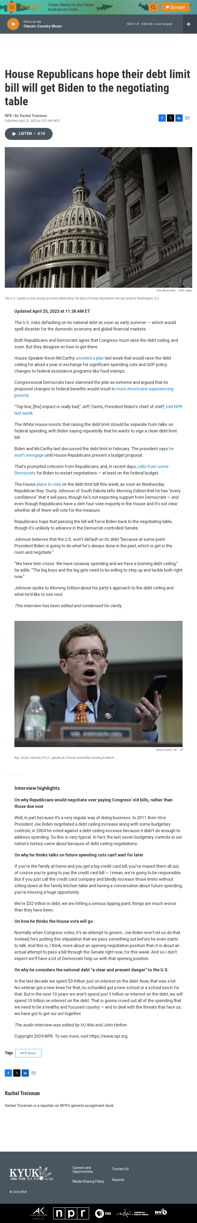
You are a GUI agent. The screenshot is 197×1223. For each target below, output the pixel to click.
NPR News (28, 1053)
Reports (118, 1180)
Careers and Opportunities (83, 1169)
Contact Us (120, 1169)
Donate (177, 7)
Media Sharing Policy (88, 1181)
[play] (13, 24)
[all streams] (190, 24)
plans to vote (49, 484)
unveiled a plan (90, 358)
